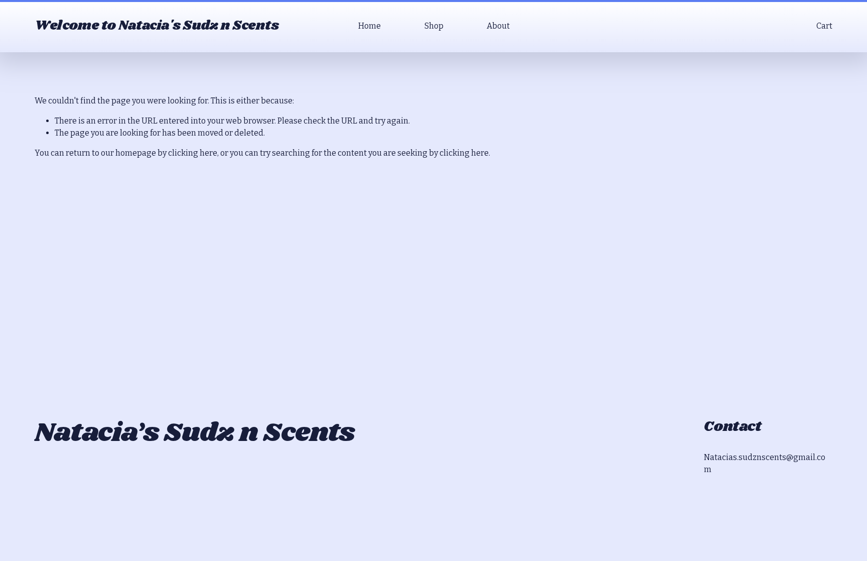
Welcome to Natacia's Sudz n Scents (156, 25)
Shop (434, 26)
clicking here (192, 153)
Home (369, 26)
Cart (824, 26)
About (498, 26)
